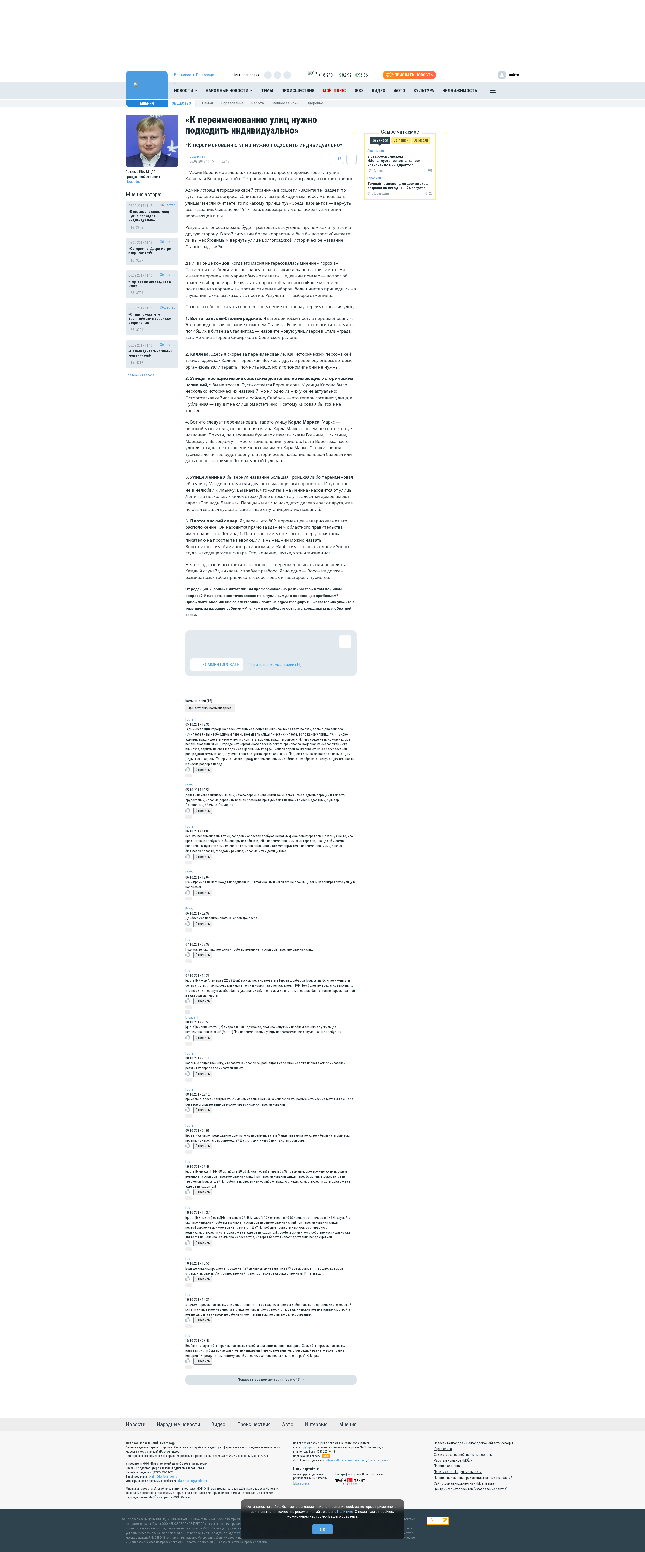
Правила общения (447, 1466)
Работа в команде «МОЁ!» (453, 1460)
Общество (181, 103)
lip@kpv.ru (308, 1447)
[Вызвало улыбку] (213, 641)
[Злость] (278, 641)
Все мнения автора (140, 375)
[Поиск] (510, 90)
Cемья (207, 103)
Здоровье (315, 103)
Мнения (147, 103)
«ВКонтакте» (344, 1460)
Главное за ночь (285, 103)
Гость (189, 719)
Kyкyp (189, 908)
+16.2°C (325, 75)
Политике (345, 1512)
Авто (287, 1424)
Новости (184, 90)
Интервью (316, 1424)
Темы (267, 90)
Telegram (359, 1460)
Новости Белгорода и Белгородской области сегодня (473, 1443)
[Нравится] (196, 641)
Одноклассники (377, 1460)
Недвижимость (459, 90)
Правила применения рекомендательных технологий (473, 1478)
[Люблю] (229, 641)
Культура (424, 90)
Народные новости (227, 90)
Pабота (257, 103)
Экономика (375, 151)
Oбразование (232, 103)
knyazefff (192, 1017)
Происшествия (297, 90)
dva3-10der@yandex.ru (162, 1476)
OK (322, 1529)
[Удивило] (246, 641)
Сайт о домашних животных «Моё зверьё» (465, 1483)
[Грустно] (262, 641)
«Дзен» (330, 1460)
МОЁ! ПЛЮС (334, 90)
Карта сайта (443, 1449)
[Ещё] (492, 91)
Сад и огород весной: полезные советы (463, 1455)
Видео (378, 90)
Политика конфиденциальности (458, 1472)
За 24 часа (380, 140)
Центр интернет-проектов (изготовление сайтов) (470, 1489)
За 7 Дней (401, 140)
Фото (399, 90)
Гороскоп (374, 178)
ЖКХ (359, 90)
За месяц (421, 140)
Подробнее (134, 182)
